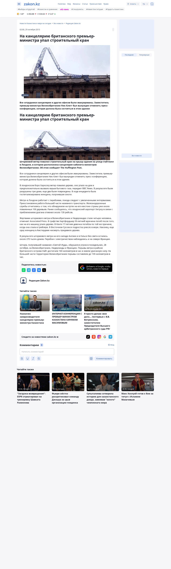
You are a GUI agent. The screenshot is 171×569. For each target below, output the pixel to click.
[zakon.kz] (32, 4)
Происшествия (96, 4)
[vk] (39, 270)
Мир (69, 4)
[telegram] (29, 270)
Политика (61, 4)
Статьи (85, 4)
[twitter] (44, 270)
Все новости (58, 23)
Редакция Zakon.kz (73, 23)
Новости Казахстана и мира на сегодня (35, 23)
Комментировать (104, 358)
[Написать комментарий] (67, 351)
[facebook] (34, 270)
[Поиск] (152, 4)
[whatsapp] (24, 270)
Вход (112, 345)
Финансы (76, 4)
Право (105, 4)
